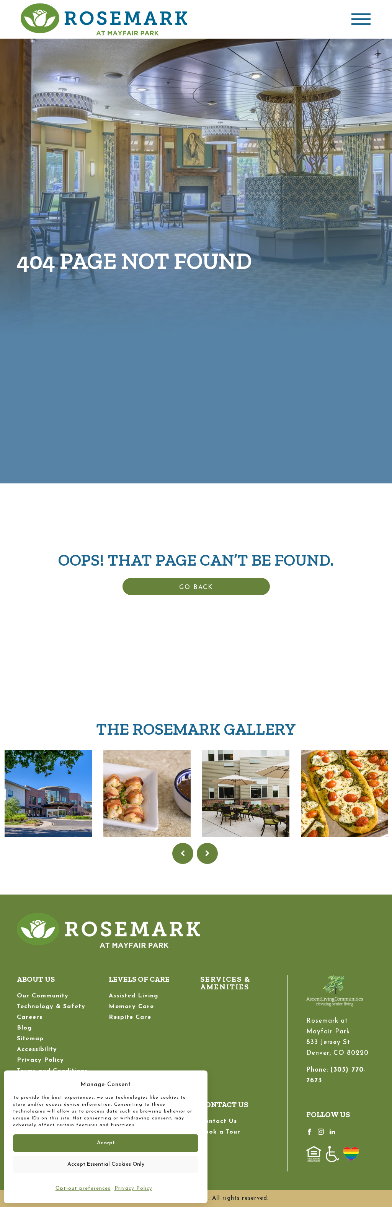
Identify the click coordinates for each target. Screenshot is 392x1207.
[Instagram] (321, 1131)
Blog (24, 1028)
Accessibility (37, 1049)
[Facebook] (309, 1131)
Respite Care (130, 1017)
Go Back (196, 587)
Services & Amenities (225, 982)
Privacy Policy (133, 1188)
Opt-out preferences (83, 1188)
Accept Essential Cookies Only (105, 1164)
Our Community (43, 996)
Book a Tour (220, 1132)
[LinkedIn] (332, 1131)
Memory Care (131, 1007)
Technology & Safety (51, 1007)
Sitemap (30, 1039)
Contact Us (218, 1121)
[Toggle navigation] (361, 19)
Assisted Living (133, 996)
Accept (106, 1143)
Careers (29, 1017)
